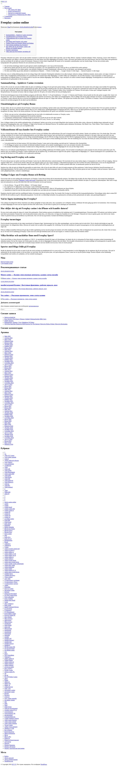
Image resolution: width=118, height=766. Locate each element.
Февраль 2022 (8, 394)
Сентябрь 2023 (9, 363)
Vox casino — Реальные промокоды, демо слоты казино (23, 295)
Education (7, 587)
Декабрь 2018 (8, 434)
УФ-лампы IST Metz (14, 9)
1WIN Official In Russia (11, 460)
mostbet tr (7, 645)
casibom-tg (7, 545)
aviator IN (7, 512)
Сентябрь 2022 (9, 383)
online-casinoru (8, 665)
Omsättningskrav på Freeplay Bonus (16, 36)
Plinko (6, 680)
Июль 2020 (7, 419)
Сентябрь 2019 (9, 431)
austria (6, 504)
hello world (7, 605)
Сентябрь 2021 (9, 403)
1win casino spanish (10, 457)
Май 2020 (7, 423)
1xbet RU (7, 485)
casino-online (8, 568)
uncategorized (8, 715)
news (39, 27)
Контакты (7, 18)
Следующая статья (6, 263)
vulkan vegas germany (11, 727)
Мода (6, 735)
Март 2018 (7, 442)
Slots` (6, 705)
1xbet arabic (8, 470)
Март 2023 (7, 373)
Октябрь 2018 (8, 436)
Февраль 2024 (8, 354)
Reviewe (7, 695)
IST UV (14, 764)
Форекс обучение (9, 747)
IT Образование (9, 612)
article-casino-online (10, 502)
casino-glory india (9, 565)
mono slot (7, 627)
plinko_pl (7, 685)
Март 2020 (7, 424)
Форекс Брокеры (9, 745)
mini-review (7, 620)
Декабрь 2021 (8, 398)
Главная (6, 6)
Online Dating (8, 660)
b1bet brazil (7, 522)
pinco (6, 678)
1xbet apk (7, 469)
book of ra (7, 537)
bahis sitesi (7, 524)
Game (6, 602)
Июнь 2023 (7, 368)
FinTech (6, 592)
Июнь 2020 (7, 421)
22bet (6, 490)
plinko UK (7, 683)
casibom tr (7, 544)
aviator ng (7, 517)
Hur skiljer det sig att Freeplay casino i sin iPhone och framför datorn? (18, 47)
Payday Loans (8, 670)
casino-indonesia (9, 567)
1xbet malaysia (8, 480)
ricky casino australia (10, 698)
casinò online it (8, 559)
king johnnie (8, 617)
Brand (6, 542)
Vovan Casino (8, 725)
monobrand (7, 630)
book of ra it (8, 539)
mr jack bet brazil (9, 648)
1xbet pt (6, 484)
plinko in (7, 682)
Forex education (9, 597)
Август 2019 (8, 433)
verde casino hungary (10, 720)
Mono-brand (8, 628)
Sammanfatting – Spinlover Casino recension (19, 35)
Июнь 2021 (7, 408)
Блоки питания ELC (14, 11)
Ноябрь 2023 (8, 359)
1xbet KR (7, 479)
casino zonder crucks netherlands (14, 563)
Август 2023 (8, 364)
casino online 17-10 (10, 554)
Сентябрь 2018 (9, 438)
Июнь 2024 (7, 348)
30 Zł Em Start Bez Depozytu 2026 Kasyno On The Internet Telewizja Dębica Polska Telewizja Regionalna (35, 324)
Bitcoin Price (8, 532)
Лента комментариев (11, 759)
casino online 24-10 (10, 555)
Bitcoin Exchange (9, 529)
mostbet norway (9, 643)
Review (6, 693)
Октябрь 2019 (8, 429)
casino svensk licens (10, 560)
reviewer (6, 697)
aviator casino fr (9, 510)
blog (5, 535)
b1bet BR (7, 520)
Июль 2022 (7, 386)
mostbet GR (7, 638)
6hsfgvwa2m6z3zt (9, 317)
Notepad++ (7, 657)
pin (5, 673)
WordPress (44, 764)
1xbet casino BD (9, 474)
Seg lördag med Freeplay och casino (16, 41)
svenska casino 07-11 (10, 710)
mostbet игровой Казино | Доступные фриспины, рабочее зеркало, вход (29, 285)
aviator (6, 505)
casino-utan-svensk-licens (11, 572)
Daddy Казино (8, 320)
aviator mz (7, 515)
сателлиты (7, 742)
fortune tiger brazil (9, 600)
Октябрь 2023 (8, 361)
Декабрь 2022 (8, 378)
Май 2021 (7, 409)
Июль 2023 (7, 366)
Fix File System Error (10, 595)
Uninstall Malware (9, 717)
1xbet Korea (8, 477)
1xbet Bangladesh (9, 472)
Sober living (8, 707)
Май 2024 (7, 349)
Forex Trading (8, 598)
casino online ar (9, 557)
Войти (6, 756)
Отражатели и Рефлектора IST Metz (19, 14)
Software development (11, 708)
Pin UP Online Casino (10, 677)
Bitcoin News (8, 530)
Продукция (8, 8)
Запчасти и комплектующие (17, 13)
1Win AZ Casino (9, 455)
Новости (7, 738)
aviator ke (7, 514)
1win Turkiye (8, 462)
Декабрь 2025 (8, 344)
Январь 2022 (8, 396)
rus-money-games (9, 700)
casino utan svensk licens (11, 562)
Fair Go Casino (8, 588)
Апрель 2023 (8, 371)
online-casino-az (9, 662)
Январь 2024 (8, 356)
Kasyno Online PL (9, 615)
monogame (7, 633)
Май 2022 (7, 389)
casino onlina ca (9, 552)
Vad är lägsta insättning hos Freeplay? (17, 45)
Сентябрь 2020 (9, 418)
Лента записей (9, 758)
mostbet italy (8, 642)
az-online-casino (9, 519)
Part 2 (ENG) (8, 668)
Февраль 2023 (8, 374)
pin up (6, 675)
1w (5, 454)
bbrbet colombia (9, 527)
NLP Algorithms (9, 655)
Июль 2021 (7, 406)
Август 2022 (8, 384)
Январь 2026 (8, 343)
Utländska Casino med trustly (27, 180)
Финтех (6, 743)
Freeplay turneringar (12, 50)
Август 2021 (8, 404)
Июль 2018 (7, 441)
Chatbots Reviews (9, 575)
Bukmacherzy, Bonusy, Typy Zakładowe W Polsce (19, 322)
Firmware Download (10, 593)
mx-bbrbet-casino (9, 650)
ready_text (7, 688)
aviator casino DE (9, 509)
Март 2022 (7, 393)
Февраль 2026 (8, 341)
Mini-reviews (8, 622)
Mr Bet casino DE (9, 647)
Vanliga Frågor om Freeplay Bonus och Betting (20, 43)
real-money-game (9, 692)
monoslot (7, 635)
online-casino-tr (8, 663)
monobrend (7, 632)
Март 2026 (7, 339)
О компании (8, 16)
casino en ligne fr (9, 550)
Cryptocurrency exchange (11, 580)
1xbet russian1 (8, 487)
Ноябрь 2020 (8, 414)
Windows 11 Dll (9, 728)
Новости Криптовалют (11, 740)
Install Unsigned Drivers (11, 607)
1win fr (6, 459)
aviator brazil (8, 507)
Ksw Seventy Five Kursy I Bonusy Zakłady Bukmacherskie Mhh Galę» (25, 319)
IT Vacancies (8, 608)
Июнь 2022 (7, 388)
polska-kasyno (8, 687)
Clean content (8, 577)
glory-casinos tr (8, 603)
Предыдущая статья (7, 262)
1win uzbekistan (9, 464)
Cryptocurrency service (11, 583)
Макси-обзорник (9, 733)
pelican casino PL (9, 672)
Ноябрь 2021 (8, 399)
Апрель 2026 (8, 338)
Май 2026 (7, 336)
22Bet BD (7, 492)
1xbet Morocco (8, 482)
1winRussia (7, 465)
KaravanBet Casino (10, 613)
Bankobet (7, 525)
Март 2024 (7, 353)
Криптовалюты (9, 732)
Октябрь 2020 (8, 416)
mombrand (7, 623)
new (5, 652)
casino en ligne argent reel (12, 549)
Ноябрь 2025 (8, 346)
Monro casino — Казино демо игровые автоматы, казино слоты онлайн (29, 275)
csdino (6, 585)
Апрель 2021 (8, 411)
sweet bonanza (8, 712)
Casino (6, 547)
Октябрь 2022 (8, 381)
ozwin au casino (9, 667)
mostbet (6, 637)
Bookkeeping (8, 540)
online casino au (9, 658)
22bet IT (6, 494)
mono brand (7, 625)
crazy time (7, 578)
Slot (5, 702)
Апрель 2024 (8, 351)
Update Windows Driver (11, 718)
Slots (5, 703)
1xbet (6, 467)
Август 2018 (8, 439)
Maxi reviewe (8, 618)
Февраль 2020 (8, 426)
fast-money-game (9, 590)
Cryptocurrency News (10, 582)
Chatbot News (8, 573)
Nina (8, 27)
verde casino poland (10, 722)
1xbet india (7, 475)
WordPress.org (8, 761)
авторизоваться (33, 306)
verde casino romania (10, 723)
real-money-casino (9, 690)
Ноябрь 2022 (8, 379)
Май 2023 (7, 369)
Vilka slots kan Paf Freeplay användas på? (18, 51)
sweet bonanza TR (9, 713)
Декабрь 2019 (8, 428)
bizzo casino (8, 534)
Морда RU (7, 737)
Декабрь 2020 (8, 413)
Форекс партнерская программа (14, 748)
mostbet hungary (9, 640)
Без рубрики (8, 730)
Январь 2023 (8, 376)
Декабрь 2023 (8, 358)
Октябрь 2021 (8, 401)
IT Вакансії (7, 610)
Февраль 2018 (8, 444)
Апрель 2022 (8, 391)
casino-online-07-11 (10, 570)
